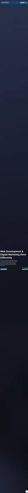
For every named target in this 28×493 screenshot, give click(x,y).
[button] (26, 2)
